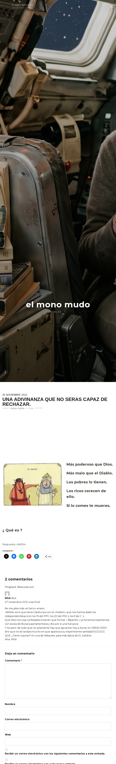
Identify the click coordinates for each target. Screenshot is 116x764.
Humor (14, 408)
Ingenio (21, 408)
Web (8, 734)
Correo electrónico (17, 719)
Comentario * (13, 660)
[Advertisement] (58, 437)
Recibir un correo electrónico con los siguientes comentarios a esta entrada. (55, 753)
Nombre (10, 704)
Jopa (31, 408)
